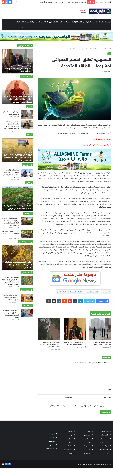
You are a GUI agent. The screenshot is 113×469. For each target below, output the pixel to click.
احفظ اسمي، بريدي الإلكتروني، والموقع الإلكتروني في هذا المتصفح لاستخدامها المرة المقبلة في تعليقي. (79, 405)
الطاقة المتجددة (75, 291)
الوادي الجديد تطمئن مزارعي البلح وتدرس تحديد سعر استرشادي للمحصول (18, 264)
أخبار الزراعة (99, 21)
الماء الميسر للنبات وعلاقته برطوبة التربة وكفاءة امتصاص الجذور (18, 207)
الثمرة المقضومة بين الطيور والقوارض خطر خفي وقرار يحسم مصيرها (10, 233)
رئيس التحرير (105, 431)
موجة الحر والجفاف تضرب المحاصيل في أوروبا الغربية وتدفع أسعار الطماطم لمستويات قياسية (10, 280)
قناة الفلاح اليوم (88, 21)
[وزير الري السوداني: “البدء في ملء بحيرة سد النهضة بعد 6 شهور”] (75, 329)
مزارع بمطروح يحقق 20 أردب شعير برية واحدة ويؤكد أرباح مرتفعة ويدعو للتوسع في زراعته (17, 157)
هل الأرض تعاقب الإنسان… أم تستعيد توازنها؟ (10, 112)
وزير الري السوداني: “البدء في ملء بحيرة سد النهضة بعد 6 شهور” (75, 343)
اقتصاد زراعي (53, 21)
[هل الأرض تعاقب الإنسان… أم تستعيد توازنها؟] (27, 114)
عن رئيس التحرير (50, 448)
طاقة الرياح (61, 291)
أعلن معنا (52, 433)
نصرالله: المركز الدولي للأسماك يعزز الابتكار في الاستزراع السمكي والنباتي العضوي (11, 173)
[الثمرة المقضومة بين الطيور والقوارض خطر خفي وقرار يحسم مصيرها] (27, 234)
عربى (102, 48)
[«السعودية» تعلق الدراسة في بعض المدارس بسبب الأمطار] (100, 329)
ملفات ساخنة (86, 449)
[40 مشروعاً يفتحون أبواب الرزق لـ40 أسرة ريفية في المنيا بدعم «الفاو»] (27, 298)
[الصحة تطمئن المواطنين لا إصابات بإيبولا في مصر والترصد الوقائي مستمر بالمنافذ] (27, 313)
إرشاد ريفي (87, 434)
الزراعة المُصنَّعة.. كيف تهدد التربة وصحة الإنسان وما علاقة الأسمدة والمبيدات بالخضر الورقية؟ (10, 221)
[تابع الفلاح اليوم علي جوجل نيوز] (75, 277)
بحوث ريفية (87, 445)
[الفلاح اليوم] (94, 11)
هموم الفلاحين (32, 21)
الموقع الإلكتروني (68, 397)
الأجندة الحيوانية (65, 21)
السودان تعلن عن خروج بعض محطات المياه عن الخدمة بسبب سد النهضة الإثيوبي (50, 344)
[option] (17, 61)
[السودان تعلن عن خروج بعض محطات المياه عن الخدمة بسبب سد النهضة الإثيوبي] (49, 329)
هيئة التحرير (51, 441)
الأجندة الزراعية (77, 21)
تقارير (89, 442)
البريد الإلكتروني (106, 397)
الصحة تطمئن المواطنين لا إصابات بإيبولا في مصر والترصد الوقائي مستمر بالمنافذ (11, 313)
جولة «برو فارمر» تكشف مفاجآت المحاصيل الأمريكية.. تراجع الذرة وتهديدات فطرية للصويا (11, 125)
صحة (107, 453)
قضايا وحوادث (68, 431)
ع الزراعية (70, 438)
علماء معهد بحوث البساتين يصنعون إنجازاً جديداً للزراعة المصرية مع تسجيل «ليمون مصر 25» (17, 98)
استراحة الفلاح (21, 21)
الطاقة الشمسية (91, 291)
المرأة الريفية (69, 445)
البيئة (46, 21)
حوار (89, 431)
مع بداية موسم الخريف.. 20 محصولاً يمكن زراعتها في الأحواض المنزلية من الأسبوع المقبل (58, 2)
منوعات (70, 453)
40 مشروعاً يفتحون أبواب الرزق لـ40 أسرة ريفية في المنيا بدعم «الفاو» (11, 297)
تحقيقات (70, 442)
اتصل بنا (52, 437)
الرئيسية (108, 21)
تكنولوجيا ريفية (104, 449)
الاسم (109, 389)
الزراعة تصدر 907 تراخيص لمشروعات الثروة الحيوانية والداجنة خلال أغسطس (18, 68)
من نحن (52, 444)
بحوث (41, 21)
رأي (72, 434)
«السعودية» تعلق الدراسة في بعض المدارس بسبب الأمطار (102, 343)
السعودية (105, 291)
